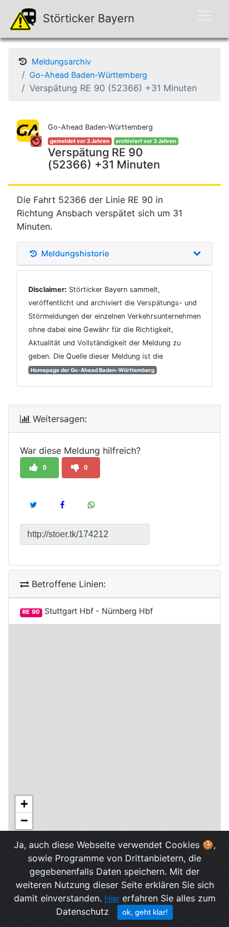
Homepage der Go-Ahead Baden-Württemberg (93, 370)
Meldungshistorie (74, 253)
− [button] (24, 820)
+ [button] (24, 804)
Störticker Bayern (87, 18)
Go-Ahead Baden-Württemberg (88, 75)
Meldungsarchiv (61, 61)
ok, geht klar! (145, 912)
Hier (112, 898)
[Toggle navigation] (204, 15)
